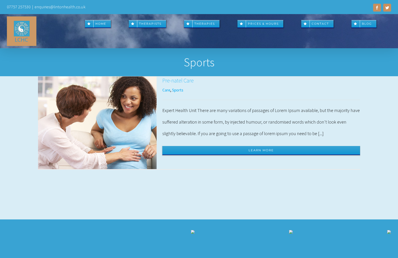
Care (166, 90)
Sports (177, 90)
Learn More (261, 150)
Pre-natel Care (178, 80)
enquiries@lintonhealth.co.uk (60, 6)
